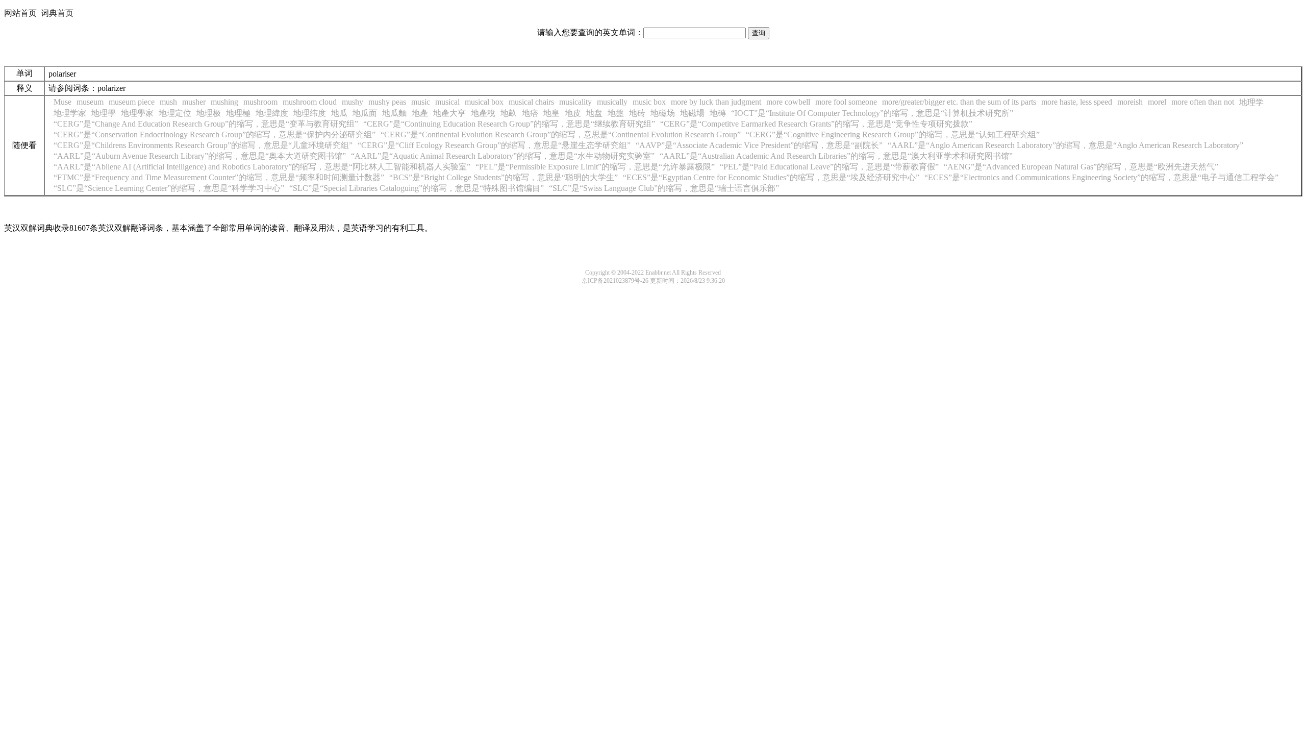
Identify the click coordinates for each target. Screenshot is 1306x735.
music (420, 101)
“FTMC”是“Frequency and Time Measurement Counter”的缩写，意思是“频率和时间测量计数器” (219, 177)
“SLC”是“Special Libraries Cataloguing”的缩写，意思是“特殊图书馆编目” (416, 188)
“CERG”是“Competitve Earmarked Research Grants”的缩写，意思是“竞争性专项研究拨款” (816, 123)
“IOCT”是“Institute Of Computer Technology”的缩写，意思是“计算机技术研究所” (872, 113)
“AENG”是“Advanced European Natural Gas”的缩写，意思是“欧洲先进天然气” (1081, 166)
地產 (420, 113)
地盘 (594, 113)
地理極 (238, 113)
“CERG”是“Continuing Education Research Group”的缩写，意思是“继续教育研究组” (509, 123)
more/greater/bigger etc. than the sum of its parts (959, 101)
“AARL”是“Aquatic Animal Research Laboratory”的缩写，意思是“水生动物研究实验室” (503, 156)
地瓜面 (365, 113)
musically (612, 101)
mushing (224, 101)
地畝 (508, 113)
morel (1157, 101)
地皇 (551, 113)
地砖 (637, 113)
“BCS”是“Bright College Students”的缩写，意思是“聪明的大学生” (503, 177)
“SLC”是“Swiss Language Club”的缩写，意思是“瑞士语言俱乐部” (664, 188)
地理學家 (137, 113)
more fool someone (846, 101)
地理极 (208, 113)
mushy (352, 101)
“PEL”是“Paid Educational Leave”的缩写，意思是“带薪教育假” (829, 166)
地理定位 (175, 113)
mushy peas (387, 101)
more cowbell (788, 101)
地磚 (718, 113)
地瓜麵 (394, 113)
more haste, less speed (1076, 101)
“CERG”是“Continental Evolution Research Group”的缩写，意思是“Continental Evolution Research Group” (561, 134)
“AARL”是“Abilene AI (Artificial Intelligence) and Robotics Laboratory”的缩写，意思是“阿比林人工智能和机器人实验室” (262, 166)
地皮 (573, 113)
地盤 (616, 113)
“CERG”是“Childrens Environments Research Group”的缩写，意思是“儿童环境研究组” (203, 145)
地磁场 (662, 113)
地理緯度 (272, 113)
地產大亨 (449, 113)
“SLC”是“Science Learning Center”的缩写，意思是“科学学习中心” (169, 188)
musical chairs (531, 101)
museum (90, 101)
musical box (484, 101)
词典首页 (57, 13)
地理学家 (70, 113)
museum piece (132, 101)
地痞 (530, 113)
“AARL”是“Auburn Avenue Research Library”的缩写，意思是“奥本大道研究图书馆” (200, 156)
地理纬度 (309, 113)
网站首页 (20, 13)
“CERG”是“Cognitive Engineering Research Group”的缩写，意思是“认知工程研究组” (893, 134)
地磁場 (692, 113)
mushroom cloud (310, 101)
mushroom (260, 101)
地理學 (103, 113)
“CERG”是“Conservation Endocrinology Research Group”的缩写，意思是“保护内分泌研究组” (214, 134)
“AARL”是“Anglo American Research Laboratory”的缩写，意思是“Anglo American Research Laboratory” (1065, 145)
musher (194, 101)
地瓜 (339, 113)
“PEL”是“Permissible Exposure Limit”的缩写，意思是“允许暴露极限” (595, 166)
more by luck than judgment (716, 101)
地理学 (1251, 102)
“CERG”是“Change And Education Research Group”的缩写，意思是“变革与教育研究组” (206, 123)
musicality (575, 101)
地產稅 (483, 113)
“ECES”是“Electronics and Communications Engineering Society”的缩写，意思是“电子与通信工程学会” (1101, 177)
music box (649, 101)
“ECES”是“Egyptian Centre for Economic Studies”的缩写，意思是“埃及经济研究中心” (771, 177)
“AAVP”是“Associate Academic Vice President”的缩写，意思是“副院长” (759, 145)
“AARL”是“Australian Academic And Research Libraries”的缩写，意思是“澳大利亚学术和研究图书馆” (836, 156)
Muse (62, 101)
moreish (1130, 101)
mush (168, 101)
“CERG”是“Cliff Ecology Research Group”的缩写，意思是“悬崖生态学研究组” (494, 145)
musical (447, 101)
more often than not (1202, 101)
